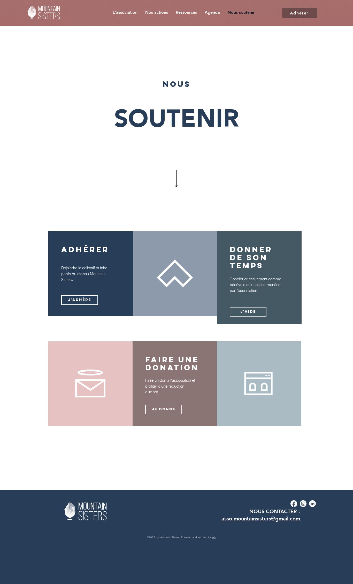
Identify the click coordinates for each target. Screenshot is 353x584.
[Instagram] (303, 503)
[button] (156, 12)
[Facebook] (293, 503)
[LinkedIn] (312, 503)
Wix (214, 537)
